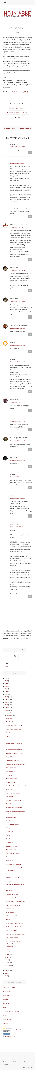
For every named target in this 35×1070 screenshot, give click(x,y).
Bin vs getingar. (7, 991)
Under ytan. (9, 842)
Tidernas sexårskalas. (9, 987)
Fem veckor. (6, 1003)
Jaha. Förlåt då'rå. (11, 817)
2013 (6, 697)
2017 (6, 686)
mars (8, 962)
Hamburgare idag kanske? (13, 793)
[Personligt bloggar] (16, 1029)
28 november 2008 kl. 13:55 (17, 402)
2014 (6, 694)
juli (7, 952)
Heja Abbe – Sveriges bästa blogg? (16, 786)
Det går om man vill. (11, 930)
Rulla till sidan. (10, 804)
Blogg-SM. (9, 757)
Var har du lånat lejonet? (13, 877)
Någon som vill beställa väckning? (15, 934)
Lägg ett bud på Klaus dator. (14, 725)
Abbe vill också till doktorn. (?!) (14, 923)
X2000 (5, 1007)
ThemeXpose (18, 1062)
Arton (4, 1015)
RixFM (13, 92)
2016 (6, 689)
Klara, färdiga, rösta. (11, 778)
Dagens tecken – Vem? (12, 853)
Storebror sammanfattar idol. (14, 749)
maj (8, 957)
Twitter (7, 658)
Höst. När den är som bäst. (13, 941)
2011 (6, 702)
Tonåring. (5, 1023)
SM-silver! (9, 732)
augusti (9, 949)
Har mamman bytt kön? (12, 937)
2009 (6, 707)
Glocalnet (18, 92)
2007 (6, 970)
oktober (9, 944)
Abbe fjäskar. (9, 860)
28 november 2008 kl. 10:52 (17, 345)
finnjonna (14, 399)
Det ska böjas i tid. (11, 722)
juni (8, 954)
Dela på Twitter (14, 112)
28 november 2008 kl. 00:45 (17, 146)
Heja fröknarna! (10, 908)
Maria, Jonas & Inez (18, 438)
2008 (6, 710)
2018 (6, 683)
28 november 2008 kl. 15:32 (17, 460)
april (8, 960)
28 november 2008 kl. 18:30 (17, 498)
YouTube (7, 666)
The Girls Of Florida (19, 325)
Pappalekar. (6, 999)
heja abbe (28, 92)
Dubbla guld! (9, 831)
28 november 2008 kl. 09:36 (17, 328)
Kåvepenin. (9, 890)
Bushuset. (9, 789)
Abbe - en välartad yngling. (13, 905)
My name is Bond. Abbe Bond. (14, 800)
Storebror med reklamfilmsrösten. (15, 901)
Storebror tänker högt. (12, 839)
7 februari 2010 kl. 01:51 (16, 527)
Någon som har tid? (11, 916)
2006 (6, 973)
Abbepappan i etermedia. (13, 775)
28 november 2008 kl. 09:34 (17, 270)
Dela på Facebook (18, 109)
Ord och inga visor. (11, 767)
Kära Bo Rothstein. (11, 846)
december (10, 713)
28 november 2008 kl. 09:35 (17, 301)
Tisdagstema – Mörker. (12, 824)
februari (9, 965)
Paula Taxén (15, 524)
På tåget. (8, 828)
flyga (12, 342)
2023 (6, 681)
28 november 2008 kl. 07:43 (17, 227)
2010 (6, 705)
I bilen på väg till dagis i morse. (14, 753)
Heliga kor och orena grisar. (13, 864)
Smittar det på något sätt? (13, 927)
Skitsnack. (9, 857)
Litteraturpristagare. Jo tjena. (11, 1011)
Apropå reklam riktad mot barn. (14, 898)
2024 (6, 678)
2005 (6, 976)
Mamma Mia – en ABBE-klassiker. (15, 764)
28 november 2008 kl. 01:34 (17, 163)
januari (9, 968)
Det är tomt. (9, 796)
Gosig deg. (9, 718)
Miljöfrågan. (6, 995)
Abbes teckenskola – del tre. (14, 807)
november (10, 715)
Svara (30, 152)
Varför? (8, 835)
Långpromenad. (10, 782)
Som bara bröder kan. (12, 894)
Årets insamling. (7, 1019)
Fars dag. (8, 881)
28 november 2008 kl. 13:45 (17, 361)
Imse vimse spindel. (11, 849)
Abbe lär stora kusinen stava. (14, 729)
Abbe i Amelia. (10, 912)
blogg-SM (23, 92)
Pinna (27, 112)
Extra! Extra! (9, 740)
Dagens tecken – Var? (12, 874)
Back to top (27, 1067)
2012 (6, 699)
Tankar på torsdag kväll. (12, 760)
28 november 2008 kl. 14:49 (17, 441)
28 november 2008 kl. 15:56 (17, 477)
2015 (6, 691)
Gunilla (13, 457)
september (10, 946)
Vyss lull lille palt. (11, 771)
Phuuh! (8, 919)
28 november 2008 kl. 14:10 (17, 421)
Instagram (14, 658)
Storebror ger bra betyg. (13, 820)
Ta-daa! (8, 736)
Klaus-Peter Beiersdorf (20, 224)
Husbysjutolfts (17, 267)
